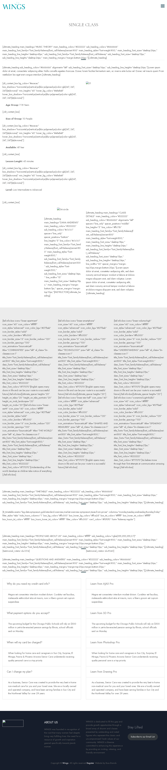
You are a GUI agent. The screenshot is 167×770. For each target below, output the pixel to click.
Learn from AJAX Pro (102, 584)
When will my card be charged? (24, 642)
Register (90, 763)
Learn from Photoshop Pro (105, 642)
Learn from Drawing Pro (103, 672)
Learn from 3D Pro (100, 613)
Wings (65, 763)
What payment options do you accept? (28, 613)
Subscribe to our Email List (143, 736)
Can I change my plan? (19, 672)
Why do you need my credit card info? (28, 584)
